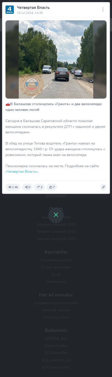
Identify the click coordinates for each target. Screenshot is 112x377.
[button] (103, 187)
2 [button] (41, 187)
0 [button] (29, 187)
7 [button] (54, 187)
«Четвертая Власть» (21, 171)
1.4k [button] (15, 187)
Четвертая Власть (33, 7)
